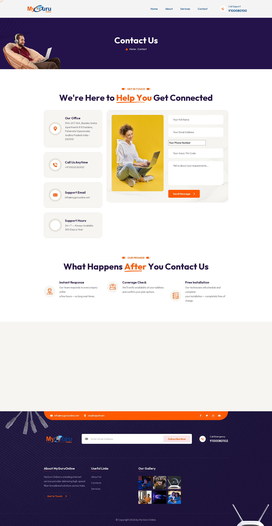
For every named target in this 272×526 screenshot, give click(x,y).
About (169, 8)
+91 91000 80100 (74, 167)
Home (154, 8)
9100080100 (237, 11)
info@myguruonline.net (77, 197)
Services (185, 8)
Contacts (96, 482)
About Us (96, 476)
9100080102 (219, 441)
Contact (202, 8)
